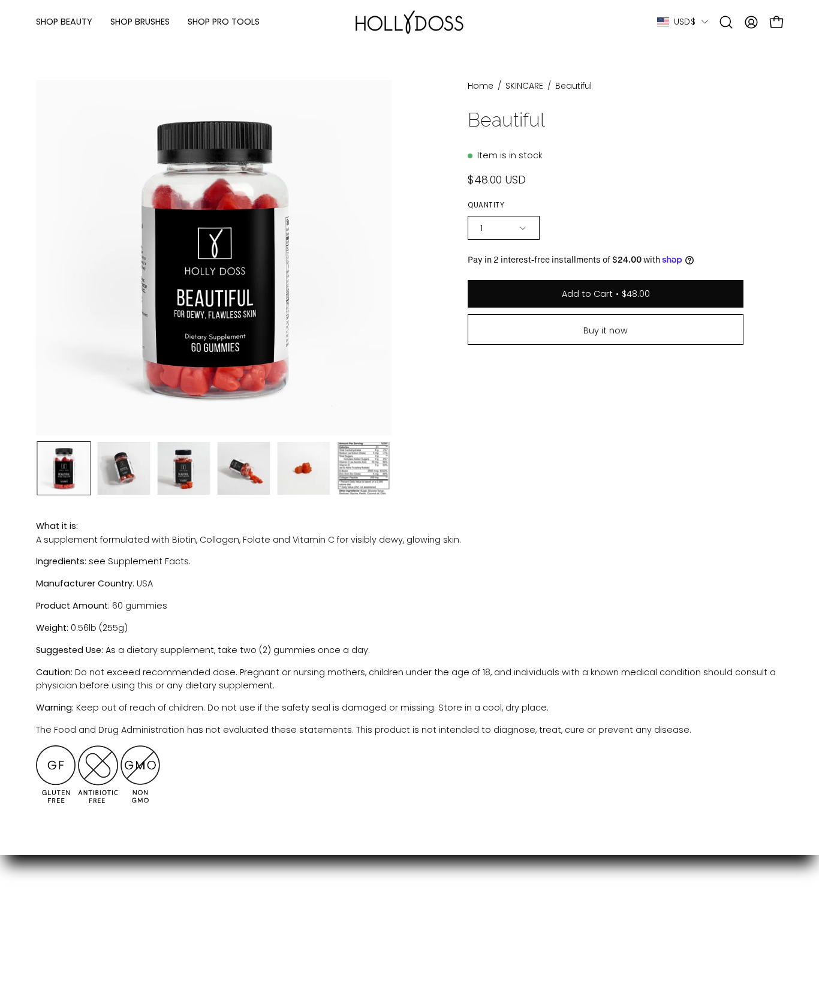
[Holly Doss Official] (409, 22)
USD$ (684, 22)
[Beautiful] (64, 468)
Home (480, 86)
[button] (726, 22)
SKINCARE (524, 86)
